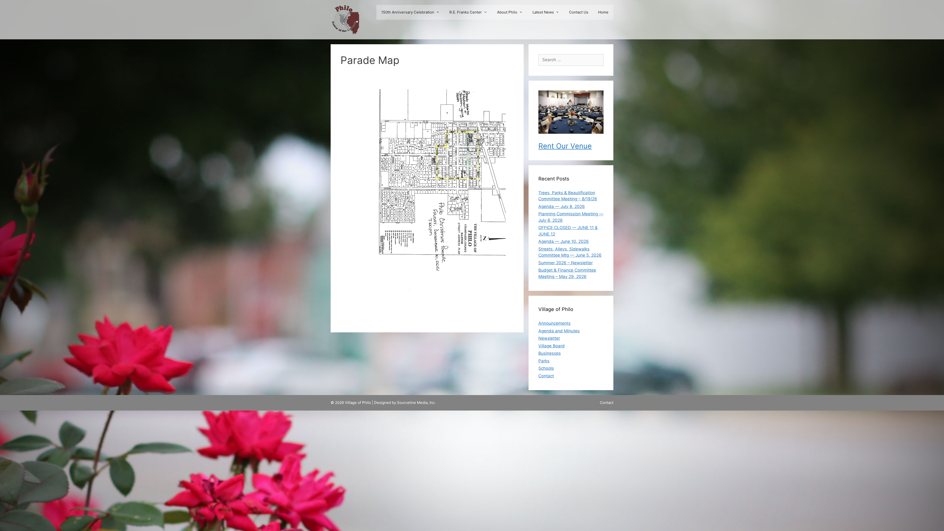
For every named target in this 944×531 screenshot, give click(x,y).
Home (603, 12)
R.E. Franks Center (465, 12)
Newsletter (549, 338)
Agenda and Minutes (559, 330)
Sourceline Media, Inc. (416, 402)
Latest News (543, 12)
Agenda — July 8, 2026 (561, 206)
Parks (543, 360)
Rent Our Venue (565, 146)
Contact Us (578, 12)
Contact (546, 375)
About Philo (507, 12)
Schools (546, 368)
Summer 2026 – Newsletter (565, 262)
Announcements (554, 323)
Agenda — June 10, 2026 (563, 241)
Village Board (551, 345)
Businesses (549, 353)
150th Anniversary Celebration (407, 12)
